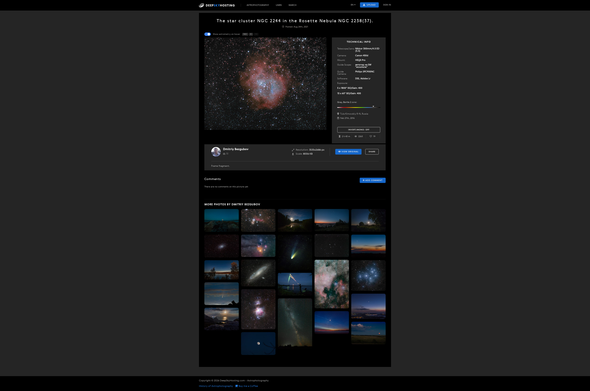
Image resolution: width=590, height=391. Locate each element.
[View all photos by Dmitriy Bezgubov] (216, 152)
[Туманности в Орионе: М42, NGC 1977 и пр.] (258, 309)
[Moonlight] (368, 220)
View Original (349, 152)
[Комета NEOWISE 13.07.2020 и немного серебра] (221, 293)
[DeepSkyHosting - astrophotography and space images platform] (219, 5)
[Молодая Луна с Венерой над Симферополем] (368, 246)
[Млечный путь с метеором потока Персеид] (295, 323)
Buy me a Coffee (248, 386)
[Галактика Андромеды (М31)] (258, 273)
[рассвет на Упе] (332, 220)
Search (293, 5)
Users (279, 5)
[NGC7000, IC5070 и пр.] (332, 284)
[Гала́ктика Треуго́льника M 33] (221, 246)
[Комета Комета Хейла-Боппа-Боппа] (295, 252)
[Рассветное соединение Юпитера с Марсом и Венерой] (332, 322)
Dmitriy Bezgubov (235, 149)
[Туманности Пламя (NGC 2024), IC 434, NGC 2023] (258, 220)
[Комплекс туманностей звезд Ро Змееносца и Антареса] (258, 246)
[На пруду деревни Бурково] (295, 220)
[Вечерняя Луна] (258, 343)
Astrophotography (258, 5)
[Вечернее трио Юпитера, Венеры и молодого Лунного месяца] (368, 306)
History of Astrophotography (216, 386)
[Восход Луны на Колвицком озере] (221, 220)
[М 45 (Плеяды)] (368, 275)
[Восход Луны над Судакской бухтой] (221, 319)
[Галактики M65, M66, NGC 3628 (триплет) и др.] (332, 245)
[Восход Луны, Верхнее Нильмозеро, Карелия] (295, 284)
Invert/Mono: (358, 130)
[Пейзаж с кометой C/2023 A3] (221, 270)
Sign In (387, 5)
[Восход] (368, 333)
